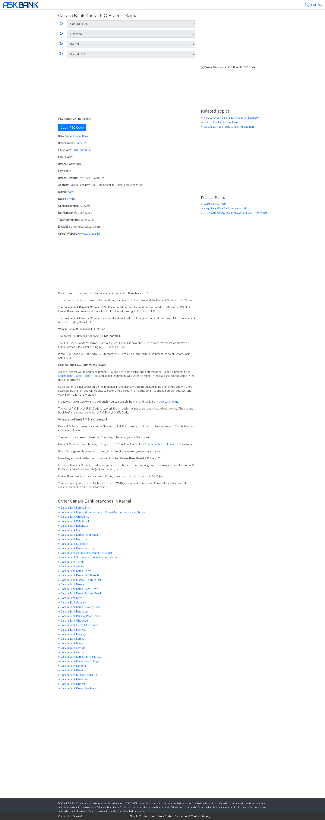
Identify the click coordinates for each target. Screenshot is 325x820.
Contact (143, 816)
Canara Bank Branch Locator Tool (78, 375)
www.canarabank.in (89, 233)
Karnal (71, 191)
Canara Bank (80, 136)
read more (140, 811)
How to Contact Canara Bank (221, 122)
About (133, 816)
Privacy (206, 816)
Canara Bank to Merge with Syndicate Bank (229, 126)
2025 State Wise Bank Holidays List (225, 208)
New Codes (165, 816)
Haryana (70, 198)
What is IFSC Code (215, 203)
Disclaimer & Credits (187, 816)
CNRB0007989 (81, 150)
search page (170, 401)
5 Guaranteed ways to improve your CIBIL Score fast (235, 212)
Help (153, 816)
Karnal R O (82, 143)
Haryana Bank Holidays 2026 (164, 444)
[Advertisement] (126, 87)
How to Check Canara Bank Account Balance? (231, 117)
